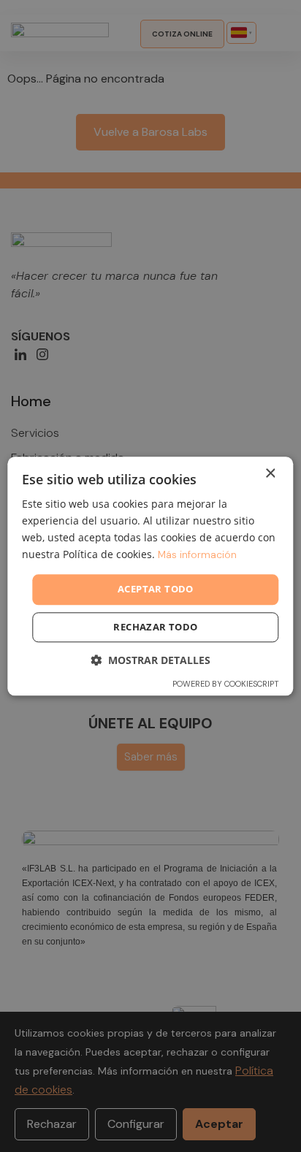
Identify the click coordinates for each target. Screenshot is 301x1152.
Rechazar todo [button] (155, 626)
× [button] (269, 473)
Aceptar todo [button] (156, 589)
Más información (197, 554)
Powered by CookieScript (225, 684)
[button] (150, 660)
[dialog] (150, 576)
